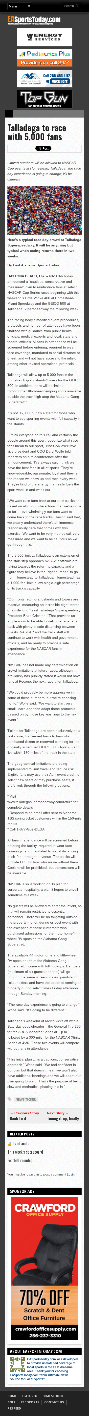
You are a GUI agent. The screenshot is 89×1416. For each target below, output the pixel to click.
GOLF (11, 1402)
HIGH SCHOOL (53, 1396)
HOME (12, 1396)
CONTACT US (54, 1402)
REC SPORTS (30, 1402)
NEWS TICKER (26, 1099)
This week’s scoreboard (25, 1152)
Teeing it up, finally (63, 1118)
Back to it (18, 1118)
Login (71, 1174)
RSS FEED (14, 1408)
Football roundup (19, 1160)
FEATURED (29, 1396)
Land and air (19, 1143)
